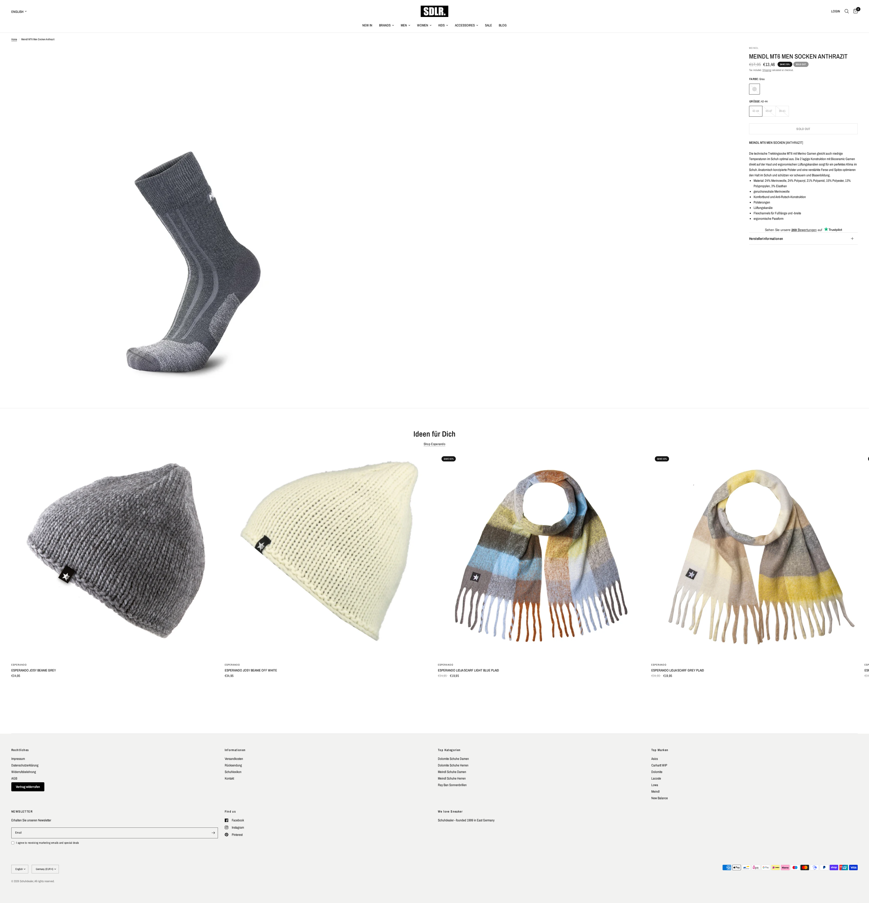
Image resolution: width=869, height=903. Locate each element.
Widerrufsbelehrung (23, 771)
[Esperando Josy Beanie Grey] (114, 556)
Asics (654, 758)
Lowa (654, 784)
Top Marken (659, 750)
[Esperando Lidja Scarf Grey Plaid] (754, 556)
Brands (385, 25)
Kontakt (229, 778)
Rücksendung (233, 765)
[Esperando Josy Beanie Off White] (328, 556)
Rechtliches (20, 750)
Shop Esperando (434, 444)
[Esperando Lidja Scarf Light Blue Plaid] (541, 556)
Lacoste (656, 778)
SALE (488, 25)
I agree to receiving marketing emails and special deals (47, 843)
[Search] (846, 11)
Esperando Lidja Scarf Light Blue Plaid (468, 670)
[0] (854, 11)
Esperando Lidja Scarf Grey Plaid (677, 670)
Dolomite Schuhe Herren (453, 765)
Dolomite (656, 771)
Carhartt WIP (659, 765)
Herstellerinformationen (766, 238)
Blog (503, 25)
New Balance (659, 798)
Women (422, 25)
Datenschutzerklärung (24, 765)
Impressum (18, 758)
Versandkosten (234, 758)
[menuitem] (367, 25)
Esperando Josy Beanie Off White (251, 670)
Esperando (19, 664)
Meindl (655, 791)
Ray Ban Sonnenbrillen (452, 784)
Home (14, 39)
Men (404, 25)
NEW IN (367, 25)
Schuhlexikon (233, 771)
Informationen (235, 750)
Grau (754, 89)
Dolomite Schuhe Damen (453, 758)
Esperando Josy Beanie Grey (33, 670)
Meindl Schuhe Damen (452, 771)
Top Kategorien (449, 750)
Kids (441, 25)
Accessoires (465, 25)
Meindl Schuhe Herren (452, 778)
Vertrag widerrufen (28, 786)
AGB (14, 778)
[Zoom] (363, 55)
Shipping (766, 70)
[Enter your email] (213, 832)
